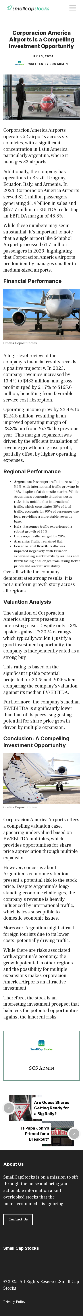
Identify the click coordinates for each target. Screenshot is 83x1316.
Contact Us (18, 1219)
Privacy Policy (14, 1301)
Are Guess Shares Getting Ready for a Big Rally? (51, 1108)
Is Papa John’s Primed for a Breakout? (35, 1134)
